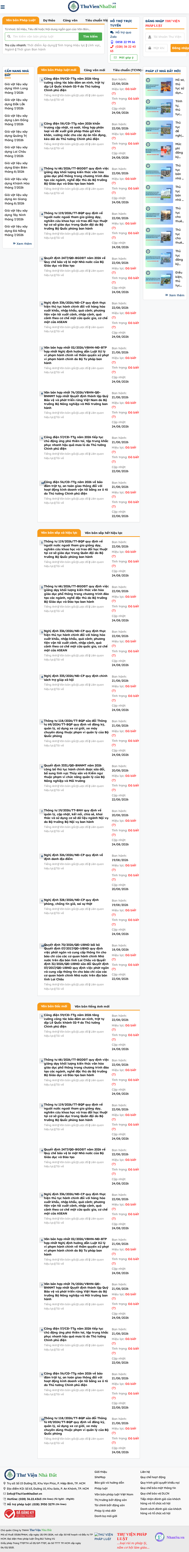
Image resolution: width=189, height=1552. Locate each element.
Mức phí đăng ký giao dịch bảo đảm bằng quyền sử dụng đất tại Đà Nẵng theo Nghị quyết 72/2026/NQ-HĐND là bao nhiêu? (179, 150)
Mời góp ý (125, 57)
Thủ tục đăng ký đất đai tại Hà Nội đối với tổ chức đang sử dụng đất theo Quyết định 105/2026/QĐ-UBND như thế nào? (179, 257)
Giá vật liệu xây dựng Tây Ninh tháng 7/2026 (16, 215)
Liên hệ (145, 1471)
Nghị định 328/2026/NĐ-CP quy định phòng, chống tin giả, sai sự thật (71, 902)
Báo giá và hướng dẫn (109, 1482)
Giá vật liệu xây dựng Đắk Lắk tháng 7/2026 (16, 104)
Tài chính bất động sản (109, 1505)
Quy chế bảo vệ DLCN (154, 1493)
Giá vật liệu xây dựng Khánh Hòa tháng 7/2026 (17, 183)
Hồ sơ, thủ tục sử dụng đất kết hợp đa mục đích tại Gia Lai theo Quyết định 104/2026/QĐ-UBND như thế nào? (179, 86)
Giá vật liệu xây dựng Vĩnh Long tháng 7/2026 (16, 88)
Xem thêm (24, 243)
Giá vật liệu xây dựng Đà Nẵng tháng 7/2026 (16, 230)
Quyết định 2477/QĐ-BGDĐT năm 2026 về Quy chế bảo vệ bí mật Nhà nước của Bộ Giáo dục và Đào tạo (75, 261)
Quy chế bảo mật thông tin (158, 1488)
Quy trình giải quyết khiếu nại (160, 1482)
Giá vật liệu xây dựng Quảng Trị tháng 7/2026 (16, 136)
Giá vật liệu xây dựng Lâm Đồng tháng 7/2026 (16, 120)
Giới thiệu (100, 1471)
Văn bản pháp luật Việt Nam (113, 1494)
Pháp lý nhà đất (105, 1510)
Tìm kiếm (90, 36)
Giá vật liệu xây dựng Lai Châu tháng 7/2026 (16, 151)
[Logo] (9, 1475)
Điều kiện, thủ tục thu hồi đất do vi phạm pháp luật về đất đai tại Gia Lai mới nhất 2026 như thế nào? (179, 279)
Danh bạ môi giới (105, 1516)
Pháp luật (101, 1488)
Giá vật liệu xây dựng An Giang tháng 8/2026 (16, 199)
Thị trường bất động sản (110, 1500)
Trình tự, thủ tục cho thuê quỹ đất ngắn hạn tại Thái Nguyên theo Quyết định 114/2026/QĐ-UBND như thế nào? (179, 107)
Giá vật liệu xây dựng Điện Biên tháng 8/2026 (16, 167)
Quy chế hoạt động (152, 1477)
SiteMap (100, 1477)
